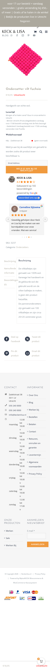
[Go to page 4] (28, 237)
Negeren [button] (25, 21)
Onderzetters (22, 247)
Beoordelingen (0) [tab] (9, 282)
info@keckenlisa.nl (16, 415)
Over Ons (33, 395)
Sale (8, 538)
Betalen (32, 424)
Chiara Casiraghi (28, 207)
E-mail (31, 530)
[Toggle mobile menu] (46, 31)
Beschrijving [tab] (9, 261)
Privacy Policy (35, 473)
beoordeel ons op (27, 197)
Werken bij (34, 409)
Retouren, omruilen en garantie (34, 443)
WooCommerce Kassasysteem (25, 583)
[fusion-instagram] (23, 36)
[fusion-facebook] (17, 36)
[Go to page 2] (24, 237)
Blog (31, 402)
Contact (32, 431)
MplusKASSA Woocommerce (30, 578)
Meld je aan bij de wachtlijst (26, 169)
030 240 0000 (15, 405)
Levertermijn (35, 454)
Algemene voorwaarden (35, 464)
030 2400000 (44, 27)
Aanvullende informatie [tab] (9, 270)
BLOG (4, 36)
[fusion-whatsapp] (11, 36)
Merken (9, 530)
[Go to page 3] (26, 237)
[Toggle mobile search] (40, 31)
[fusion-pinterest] (28, 36)
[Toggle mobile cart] (35, 31)
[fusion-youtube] (34, 36)
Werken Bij (11, 545)
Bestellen (33, 417)
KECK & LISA (24, 177)
